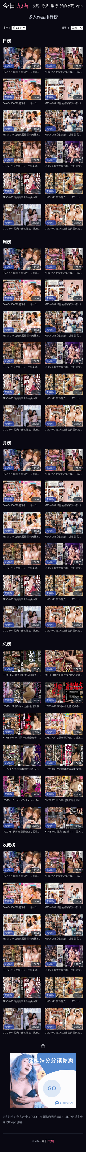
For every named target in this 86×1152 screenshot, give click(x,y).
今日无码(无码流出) (51, 1116)
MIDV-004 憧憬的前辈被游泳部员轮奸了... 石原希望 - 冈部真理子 (64, 103)
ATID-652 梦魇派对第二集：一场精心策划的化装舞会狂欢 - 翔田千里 (64, 71)
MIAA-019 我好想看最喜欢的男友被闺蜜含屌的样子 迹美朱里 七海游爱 (22, 134)
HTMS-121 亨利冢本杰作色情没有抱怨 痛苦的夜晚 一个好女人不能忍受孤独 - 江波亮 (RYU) (22, 706)
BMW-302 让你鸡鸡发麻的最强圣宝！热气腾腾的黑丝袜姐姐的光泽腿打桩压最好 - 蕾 (64, 800)
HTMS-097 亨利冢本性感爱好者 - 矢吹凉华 (22, 737)
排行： (7, 28)
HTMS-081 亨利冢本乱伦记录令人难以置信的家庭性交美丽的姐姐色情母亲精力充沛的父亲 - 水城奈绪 (64, 706)
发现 (35, 5)
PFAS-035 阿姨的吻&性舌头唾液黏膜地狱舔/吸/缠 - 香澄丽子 (22, 197)
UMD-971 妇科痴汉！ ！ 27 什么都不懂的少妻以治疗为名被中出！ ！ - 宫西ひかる (64, 197)
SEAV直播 (71, 1116)
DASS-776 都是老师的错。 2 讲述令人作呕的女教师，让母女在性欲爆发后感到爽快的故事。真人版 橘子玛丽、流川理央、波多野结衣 (64, 737)
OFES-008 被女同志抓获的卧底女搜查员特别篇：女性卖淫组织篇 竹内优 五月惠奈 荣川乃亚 (64, 165)
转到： (66, 28)
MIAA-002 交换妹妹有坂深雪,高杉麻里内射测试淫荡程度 (64, 134)
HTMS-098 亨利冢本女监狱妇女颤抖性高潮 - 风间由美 (64, 769)
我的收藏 (67, 5)
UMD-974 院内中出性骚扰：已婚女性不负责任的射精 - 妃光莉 (22, 228)
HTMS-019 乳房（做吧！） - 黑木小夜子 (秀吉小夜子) (64, 831)
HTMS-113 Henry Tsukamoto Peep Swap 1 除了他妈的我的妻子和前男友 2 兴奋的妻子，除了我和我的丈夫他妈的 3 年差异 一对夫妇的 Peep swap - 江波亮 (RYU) (22, 800)
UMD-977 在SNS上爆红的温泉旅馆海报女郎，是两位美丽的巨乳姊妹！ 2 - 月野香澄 (64, 228)
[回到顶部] (43, 1046)
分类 (45, 5)
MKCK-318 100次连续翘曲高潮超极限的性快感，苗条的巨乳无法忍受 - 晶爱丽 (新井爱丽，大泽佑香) (64, 675)
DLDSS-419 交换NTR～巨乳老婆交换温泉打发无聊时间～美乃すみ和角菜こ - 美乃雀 (22, 165)
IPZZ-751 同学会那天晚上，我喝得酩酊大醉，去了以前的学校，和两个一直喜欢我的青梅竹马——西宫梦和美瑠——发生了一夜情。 (22, 71)
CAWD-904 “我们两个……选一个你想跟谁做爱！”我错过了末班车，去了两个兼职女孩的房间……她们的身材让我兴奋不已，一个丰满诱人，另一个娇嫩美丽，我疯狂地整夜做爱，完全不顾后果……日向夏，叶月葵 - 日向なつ (22, 103)
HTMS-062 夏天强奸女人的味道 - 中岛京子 (22, 675)
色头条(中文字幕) (27, 1116)
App (79, 5)
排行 (54, 5)
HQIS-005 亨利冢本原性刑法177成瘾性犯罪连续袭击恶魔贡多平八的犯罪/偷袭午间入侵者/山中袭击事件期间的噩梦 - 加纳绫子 (22, 769)
